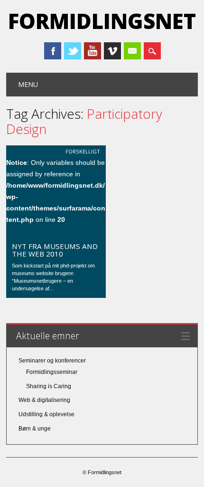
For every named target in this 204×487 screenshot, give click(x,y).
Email (132, 50)
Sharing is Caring (48, 386)
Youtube (92, 50)
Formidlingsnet (102, 21)
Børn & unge (35, 428)
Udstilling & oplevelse (46, 414)
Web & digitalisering (44, 400)
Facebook (52, 50)
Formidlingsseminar (51, 372)
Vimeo (112, 50)
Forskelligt (82, 151)
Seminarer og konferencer (52, 360)
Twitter (72, 50)
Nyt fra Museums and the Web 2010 (55, 249)
